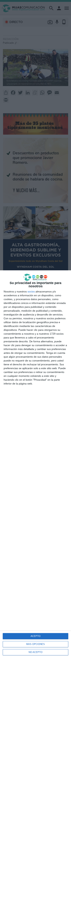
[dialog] (35, 585)
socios (31, 291)
